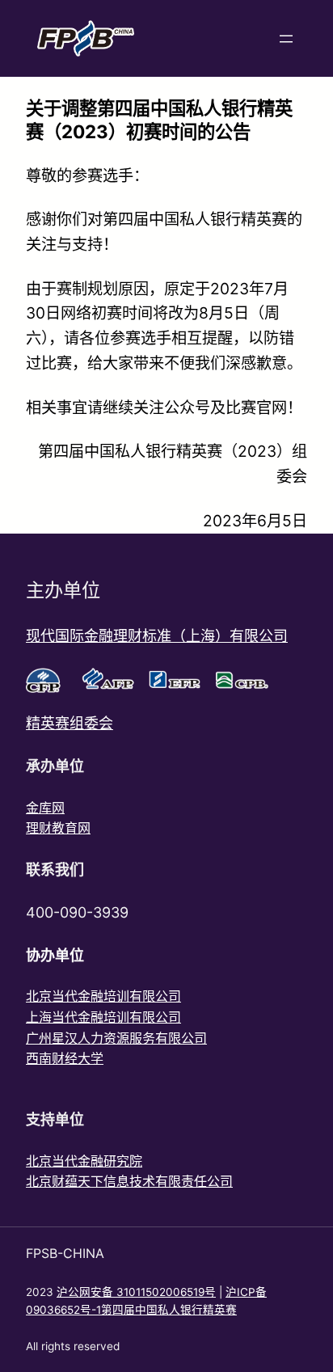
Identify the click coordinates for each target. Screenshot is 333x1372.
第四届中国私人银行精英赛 (169, 1309)
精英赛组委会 (69, 723)
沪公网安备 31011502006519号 (136, 1291)
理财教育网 (58, 828)
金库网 (45, 808)
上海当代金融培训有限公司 (103, 1017)
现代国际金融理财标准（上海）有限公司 (157, 635)
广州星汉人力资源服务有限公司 (116, 1038)
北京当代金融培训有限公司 (103, 996)
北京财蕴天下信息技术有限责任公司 (129, 1181)
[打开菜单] (286, 39)
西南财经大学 (64, 1058)
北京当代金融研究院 (84, 1161)
